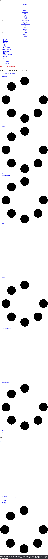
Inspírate (25, 3)
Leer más (6, 558)
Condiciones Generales (4, 501)
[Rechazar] (7, 558)
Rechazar (4, 558)
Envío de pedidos (4, 503)
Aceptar (1, 558)
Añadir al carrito (16, 73)
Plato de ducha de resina (4, 496)
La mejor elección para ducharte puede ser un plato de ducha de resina (9, 497)
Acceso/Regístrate (25, 4)
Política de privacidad (4, 502)
